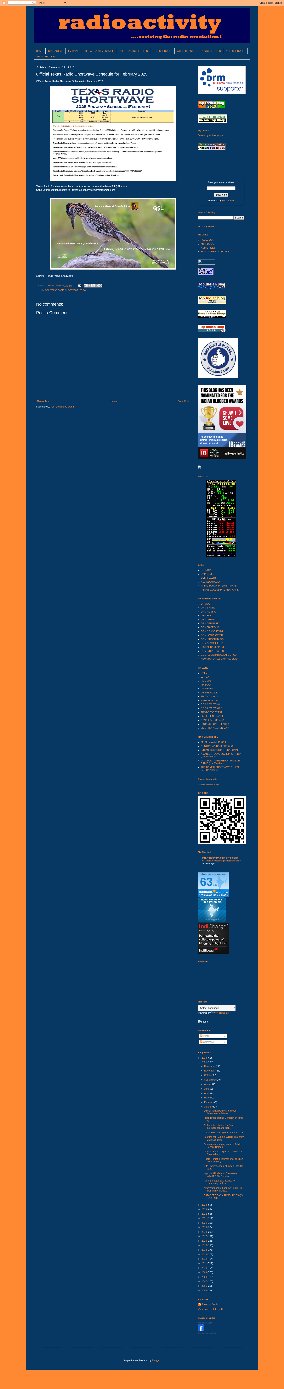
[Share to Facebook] (97, 285)
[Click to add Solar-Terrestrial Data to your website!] (221, 556)
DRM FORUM (208, 615)
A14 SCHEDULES (138, 51)
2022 (204, 1214)
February (209, 1102)
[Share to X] (93, 285)
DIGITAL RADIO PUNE (213, 647)
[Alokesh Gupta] (201, 1329)
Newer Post (43, 401)
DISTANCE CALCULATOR (215, 724)
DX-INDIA (206, 570)
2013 (204, 1254)
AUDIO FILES (208, 247)
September (210, 1079)
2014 (204, 1250)
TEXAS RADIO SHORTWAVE (64, 290)
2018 (204, 1232)
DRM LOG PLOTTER (212, 635)
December (210, 1066)
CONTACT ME (55, 51)
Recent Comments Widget (208, 785)
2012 (204, 1259)
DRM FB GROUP (210, 627)
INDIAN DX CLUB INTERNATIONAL (220, 589)
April (207, 1093)
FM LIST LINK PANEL (212, 716)
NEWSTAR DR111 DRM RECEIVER (220, 658)
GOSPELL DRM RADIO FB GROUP (219, 655)
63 (206, 881)
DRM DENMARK (210, 623)
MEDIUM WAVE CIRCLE (214, 742)
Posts (205, 1036)
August (208, 1084)
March (207, 1097)
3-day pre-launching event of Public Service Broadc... (222, 1145)
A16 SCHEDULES (186, 51)
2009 (204, 1272)
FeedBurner (228, 200)
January (208, 1106)
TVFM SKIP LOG (209, 700)
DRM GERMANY (210, 619)
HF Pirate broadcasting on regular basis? (221, 861)
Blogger (156, 1360)
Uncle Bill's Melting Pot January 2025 (223, 1132)
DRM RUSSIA (208, 611)
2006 (204, 1286)
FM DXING (73, 51)
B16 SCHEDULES (211, 51)
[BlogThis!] (89, 285)
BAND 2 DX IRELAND (212, 720)
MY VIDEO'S (207, 244)
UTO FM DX (207, 688)
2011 (204, 1263)
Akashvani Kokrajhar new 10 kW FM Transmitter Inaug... (223, 1189)
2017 (204, 1236)
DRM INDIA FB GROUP (213, 651)
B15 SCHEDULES (162, 51)
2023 (204, 1209)
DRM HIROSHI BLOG (212, 639)
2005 (204, 1290)
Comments (208, 1042)
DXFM (204, 673)
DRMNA (205, 603)
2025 (204, 1062)
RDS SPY (206, 681)
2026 (204, 1057)
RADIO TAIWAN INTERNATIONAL (218, 585)
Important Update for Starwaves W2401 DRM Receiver (220, 1174)
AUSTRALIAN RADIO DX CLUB (217, 746)
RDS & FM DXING (210, 704)
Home (114, 401)
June (207, 1088)
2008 (204, 1277)
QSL (121, 51)
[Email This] (86, 285)
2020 (204, 1223)
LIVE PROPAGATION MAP (215, 728)
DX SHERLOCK (209, 692)
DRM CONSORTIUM (212, 631)
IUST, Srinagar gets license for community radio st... (220, 1182)
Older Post (183, 401)
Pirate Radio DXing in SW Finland (220, 857)
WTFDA (205, 677)
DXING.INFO (207, 574)
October (208, 1075)
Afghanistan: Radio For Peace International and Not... (219, 1126)
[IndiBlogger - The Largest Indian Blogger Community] (212, 921)
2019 (204, 1227)
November (210, 1070)
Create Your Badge (207, 1333)
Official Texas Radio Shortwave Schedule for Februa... (220, 1112)
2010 (204, 1268)
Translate (224, 1013)
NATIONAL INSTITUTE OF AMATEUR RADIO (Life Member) (220, 762)
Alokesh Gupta (210, 1304)
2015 (204, 1245)
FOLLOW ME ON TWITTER (215, 251)
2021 (204, 1218)
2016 (204, 1240)
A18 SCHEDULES (46, 56)
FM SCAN (206, 684)
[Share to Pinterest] (100, 285)
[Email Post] (79, 285)
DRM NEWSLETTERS (212, 643)
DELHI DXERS (209, 577)
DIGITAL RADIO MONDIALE (99, 51)
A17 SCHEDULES (235, 51)
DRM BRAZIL (208, 607)
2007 (204, 1281)
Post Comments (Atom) (62, 406)
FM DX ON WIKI (209, 696)
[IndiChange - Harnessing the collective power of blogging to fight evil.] (213, 953)
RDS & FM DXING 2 (211, 708)
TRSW (83, 290)
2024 (204, 1204)
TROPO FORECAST (211, 712)
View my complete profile (211, 1309)
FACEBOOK (207, 240)
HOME (39, 51)
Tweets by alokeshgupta (210, 135)
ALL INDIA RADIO (210, 582)
